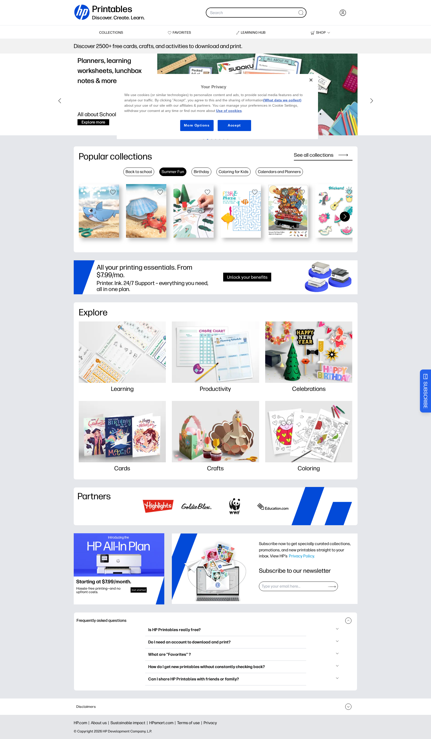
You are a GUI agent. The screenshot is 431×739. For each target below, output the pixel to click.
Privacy (210, 722)
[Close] (311, 80)
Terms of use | (190, 722)
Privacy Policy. (302, 555)
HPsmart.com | (163, 722)
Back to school (139, 171)
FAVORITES (182, 32)
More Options (196, 125)
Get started (139, 590)
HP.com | (82, 722)
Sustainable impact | (129, 722)
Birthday (201, 171)
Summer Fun (173, 171)
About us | (100, 722)
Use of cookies (229, 111)
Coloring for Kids (233, 171)
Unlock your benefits (247, 277)
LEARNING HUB (253, 32)
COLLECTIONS (111, 32)
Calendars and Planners (279, 171)
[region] (217, 106)
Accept (234, 125)
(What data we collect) (282, 100)
